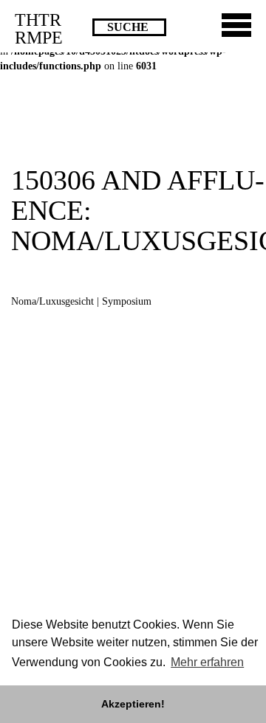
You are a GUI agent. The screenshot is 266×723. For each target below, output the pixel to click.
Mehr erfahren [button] (207, 662)
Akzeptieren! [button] (133, 704)
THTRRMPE (39, 28)
